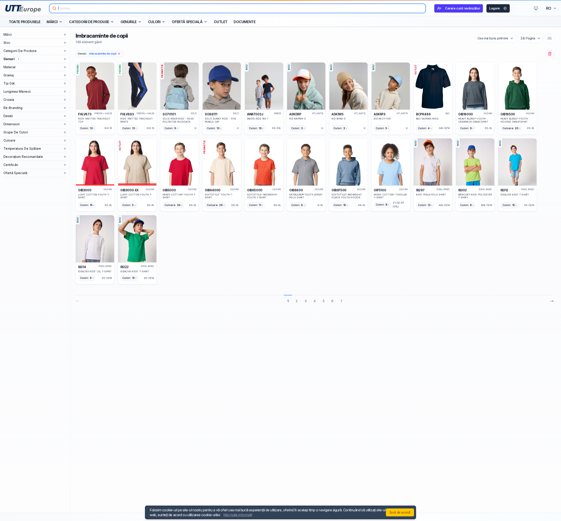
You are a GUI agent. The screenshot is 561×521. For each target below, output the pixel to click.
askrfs (380, 114)
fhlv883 (127, 114)
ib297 (420, 190)
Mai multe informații (237, 515)
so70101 (169, 114)
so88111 (211, 114)
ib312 (504, 190)
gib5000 (169, 190)
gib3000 (84, 190)
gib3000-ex (129, 190)
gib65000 (254, 190)
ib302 (462, 190)
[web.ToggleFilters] (549, 38)
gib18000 (465, 114)
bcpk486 (423, 114)
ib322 (124, 267)
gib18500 (507, 114)
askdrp (295, 114)
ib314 (82, 267)
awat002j (255, 114)
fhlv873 (84, 114)
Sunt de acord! (400, 512)
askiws (338, 114)
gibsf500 (339, 190)
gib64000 (212, 190)
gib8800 (296, 190)
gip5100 (380, 190)
